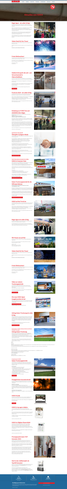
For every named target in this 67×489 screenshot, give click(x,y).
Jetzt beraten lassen (14, 292)
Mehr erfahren (14, 375)
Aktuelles (48, 1)
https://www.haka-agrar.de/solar (16, 101)
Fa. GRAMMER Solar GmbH (39, 350)
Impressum (16, 487)
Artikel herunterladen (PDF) (15, 418)
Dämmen (27, 1)
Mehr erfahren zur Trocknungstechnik (17, 197)
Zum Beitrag (14, 403)
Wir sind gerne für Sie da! (15, 325)
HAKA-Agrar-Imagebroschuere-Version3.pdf (17, 305)
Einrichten (32, 1)
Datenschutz (13, 487)
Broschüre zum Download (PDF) (16, 304)
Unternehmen (43, 1)
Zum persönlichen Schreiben (16, 155)
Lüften (23, 1)
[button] (34, 188)
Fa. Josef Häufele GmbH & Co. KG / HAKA (23, 351)
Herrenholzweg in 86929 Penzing (36, 344)
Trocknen (37, 1)
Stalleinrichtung (14, 88)
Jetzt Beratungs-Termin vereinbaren (17, 177)
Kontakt (53, 1)
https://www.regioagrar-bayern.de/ (16, 245)
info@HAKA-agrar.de (48, 479)
